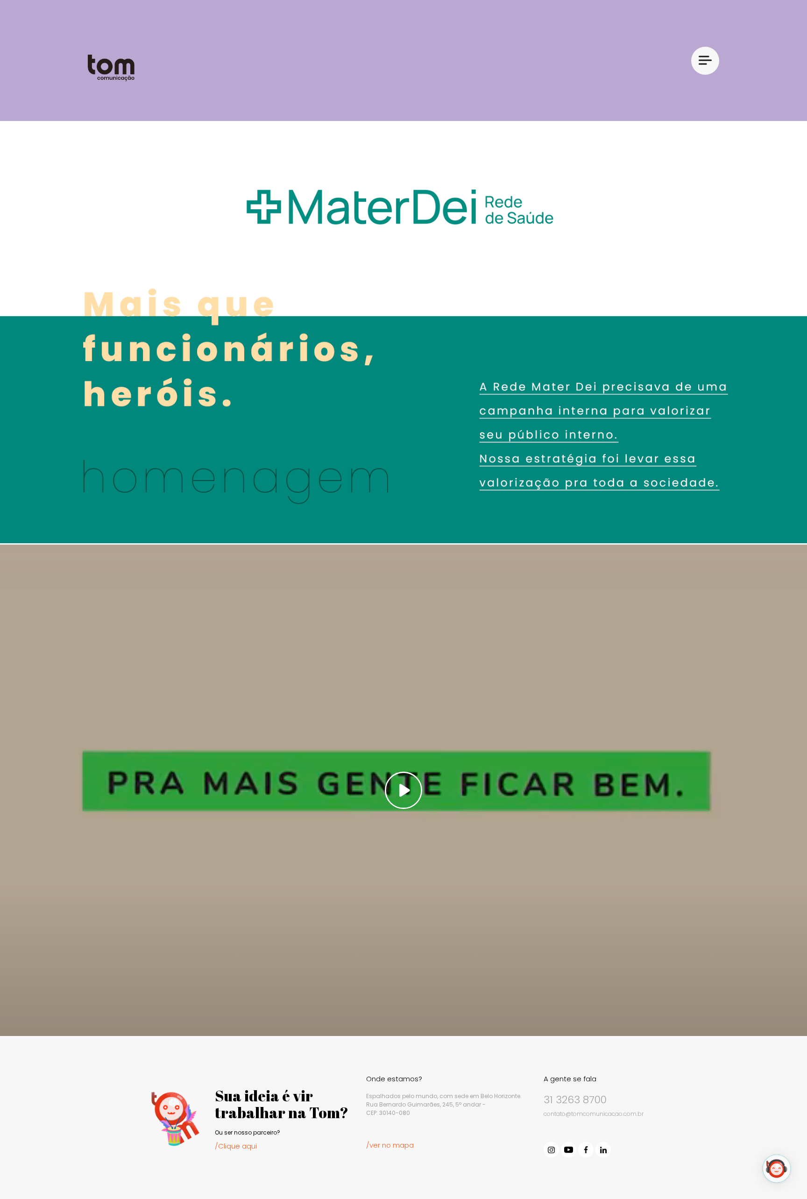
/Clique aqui (236, 1146)
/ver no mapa (390, 1145)
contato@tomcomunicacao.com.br (594, 1114)
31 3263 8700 (575, 1100)
